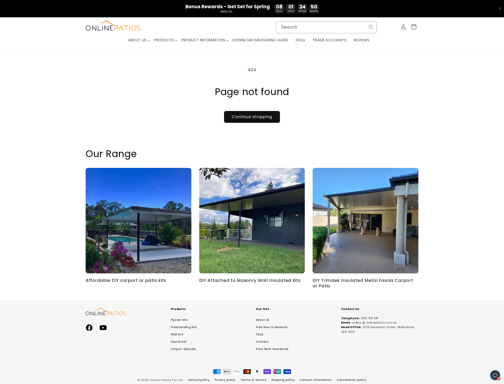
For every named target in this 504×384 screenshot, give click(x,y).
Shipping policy (283, 380)
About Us (262, 320)
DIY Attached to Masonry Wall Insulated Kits (250, 280)
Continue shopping (252, 116)
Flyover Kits (179, 320)
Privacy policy (225, 380)
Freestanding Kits (184, 327)
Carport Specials (183, 349)
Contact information (316, 380)
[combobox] (326, 27)
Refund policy (199, 380)
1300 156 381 (369, 318)
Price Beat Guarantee (272, 349)
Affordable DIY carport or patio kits (126, 280)
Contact (262, 342)
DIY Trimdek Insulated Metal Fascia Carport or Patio (363, 283)
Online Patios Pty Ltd (166, 380)
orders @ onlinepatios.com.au (374, 323)
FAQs (259, 334)
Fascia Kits (179, 342)
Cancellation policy (351, 380)
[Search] (370, 27)
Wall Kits (177, 334)
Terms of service (254, 380)
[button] (139, 40)
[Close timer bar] (500, 8)
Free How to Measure (272, 327)
